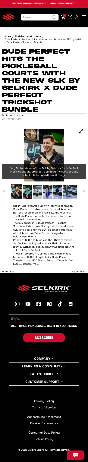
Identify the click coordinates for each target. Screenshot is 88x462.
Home (7, 36)
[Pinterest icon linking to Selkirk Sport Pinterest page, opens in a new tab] (49, 304)
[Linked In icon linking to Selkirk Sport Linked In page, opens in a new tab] (71, 304)
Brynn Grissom (14, 115)
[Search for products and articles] (54, 17)
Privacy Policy (44, 401)
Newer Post (79, 271)
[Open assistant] (75, 455)
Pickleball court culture (28, 36)
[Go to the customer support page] (70, 17)
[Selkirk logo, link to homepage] (8, 19)
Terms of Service (44, 407)
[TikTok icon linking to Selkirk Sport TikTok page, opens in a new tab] (60, 304)
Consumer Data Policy (44, 432)
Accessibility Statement (44, 417)
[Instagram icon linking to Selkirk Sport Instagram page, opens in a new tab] (17, 304)
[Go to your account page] (77, 17)
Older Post (8, 271)
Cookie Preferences (44, 423)
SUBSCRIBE (44, 337)
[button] (81, 131)
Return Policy (44, 439)
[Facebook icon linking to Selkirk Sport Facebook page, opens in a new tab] (39, 304)
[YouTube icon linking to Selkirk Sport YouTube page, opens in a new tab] (28, 304)
